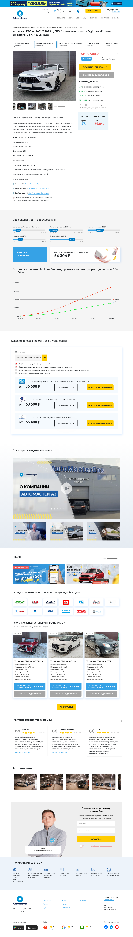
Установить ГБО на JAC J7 (95, 67)
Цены (78, 18)
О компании (104, 18)
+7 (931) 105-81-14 (113, 10)
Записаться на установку (100, 387)
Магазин (93, 18)
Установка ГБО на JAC (43, 27)
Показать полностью (22, 752)
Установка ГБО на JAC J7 (57, 27)
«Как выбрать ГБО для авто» (35, 184)
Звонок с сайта (116, 11)
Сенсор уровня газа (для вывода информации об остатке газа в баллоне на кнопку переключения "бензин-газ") (53, 370)
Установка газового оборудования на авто (24, 27)
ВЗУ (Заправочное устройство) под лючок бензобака (35, 364)
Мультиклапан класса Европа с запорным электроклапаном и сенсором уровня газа (45, 367)
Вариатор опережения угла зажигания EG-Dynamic (34, 373)
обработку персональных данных (101, 846)
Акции (85, 18)
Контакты (115, 18)
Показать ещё (66, 707)
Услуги (70, 18)
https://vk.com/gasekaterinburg (38, 193)
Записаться (96, 839)
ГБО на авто (61, 18)
